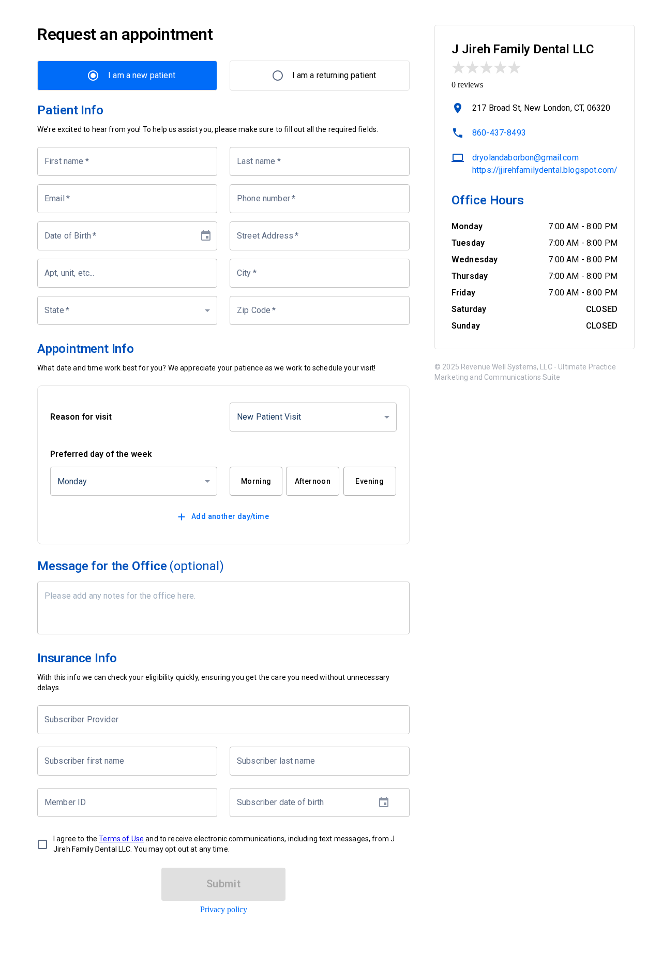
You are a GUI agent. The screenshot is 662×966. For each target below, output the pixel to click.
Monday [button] (72, 481)
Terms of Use (121, 839)
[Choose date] (205, 236)
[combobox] (215, 720)
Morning (256, 481)
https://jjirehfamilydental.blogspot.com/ (545, 170)
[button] (127, 310)
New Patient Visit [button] (269, 417)
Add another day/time (230, 516)
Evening (369, 481)
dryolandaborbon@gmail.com (525, 157)
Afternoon (313, 481)
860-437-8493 (499, 133)
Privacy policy (223, 909)
